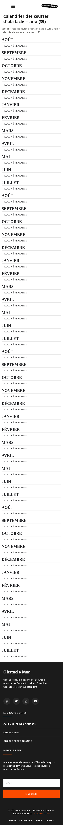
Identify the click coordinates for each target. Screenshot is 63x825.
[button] (13, 6)
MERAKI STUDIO (42, 813)
